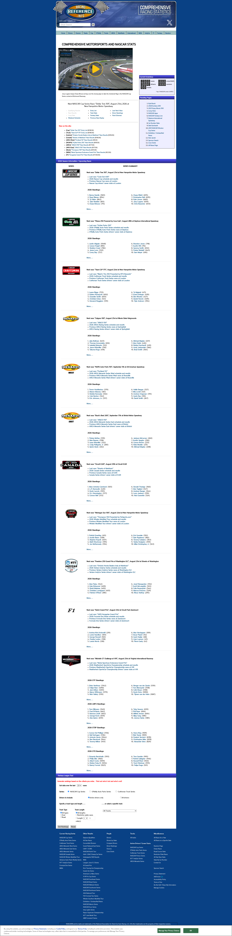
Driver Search (67, 21)
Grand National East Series (91, 846)
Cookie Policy (60, 929)
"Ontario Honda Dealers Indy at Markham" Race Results (90, 135)
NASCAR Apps (153, 113)
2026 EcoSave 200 (154, 106)
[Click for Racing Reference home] (116, 14)
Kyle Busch (152, 103)
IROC (84, 860)
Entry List (93, 110)
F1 (153, 33)
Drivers (70, 33)
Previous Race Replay (97, 118)
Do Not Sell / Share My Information (165, 885)
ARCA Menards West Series (68, 846)
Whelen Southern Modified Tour (93, 899)
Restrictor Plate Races (161, 854)
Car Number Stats (154, 123)
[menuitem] (165, 876)
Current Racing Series (67, 834)
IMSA (140, 33)
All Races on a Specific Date (162, 840)
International (131, 33)
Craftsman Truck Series (67, 843)
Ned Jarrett (152, 138)
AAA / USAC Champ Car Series (92, 854)
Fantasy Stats (94, 115)
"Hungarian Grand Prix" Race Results (81, 155)
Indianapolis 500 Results (91, 857)
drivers (153, 84)
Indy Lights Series (89, 910)
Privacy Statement (159, 874)
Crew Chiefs (152, 143)
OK (191, 930)
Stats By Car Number (160, 860)
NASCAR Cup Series (66, 838)
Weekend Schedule (74, 118)
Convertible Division (89, 843)
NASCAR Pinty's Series (137, 856)
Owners (78, 33)
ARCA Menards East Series (68, 849)
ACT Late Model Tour (90, 915)
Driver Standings (117, 113)
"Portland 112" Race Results (83, 140)
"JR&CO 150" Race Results (79, 145)
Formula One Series (66, 865)
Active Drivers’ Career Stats (140, 843)
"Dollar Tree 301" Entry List (78, 130)
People (109, 834)
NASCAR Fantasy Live (155, 116)
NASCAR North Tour (89, 851)
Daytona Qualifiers (89, 838)
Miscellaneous (159, 834)
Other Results (88, 834)
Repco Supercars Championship (93, 912)
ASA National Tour (89, 893)
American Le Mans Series (91, 874)
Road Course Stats (160, 851)
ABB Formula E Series (90, 918)
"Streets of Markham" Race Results (83, 137)
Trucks (106, 33)
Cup (92, 33)
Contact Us (157, 862)
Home (63, 33)
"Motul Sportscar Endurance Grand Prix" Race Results (88, 152)
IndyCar (147, 33)
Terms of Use (158, 882)
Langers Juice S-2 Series (91, 862)
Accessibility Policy (160, 879)
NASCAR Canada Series (67, 854)
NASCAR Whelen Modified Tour (70, 857)
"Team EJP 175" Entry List (79, 133)
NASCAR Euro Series (89, 907)
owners (169, 84)
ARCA (113, 33)
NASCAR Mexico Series (90, 904)
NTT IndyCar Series (66, 862)
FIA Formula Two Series (90, 896)
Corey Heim (152, 111)
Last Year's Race (117, 110)
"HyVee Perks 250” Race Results (82, 142)
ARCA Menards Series (66, 851)
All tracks (133, 838)
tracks (149, 87)
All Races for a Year (160, 838)
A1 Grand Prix (87, 865)
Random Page (158, 846)
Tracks (86, 33)
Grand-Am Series (88, 871)
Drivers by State (112, 840)
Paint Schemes (117, 115)
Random (168, 33)
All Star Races (87, 840)
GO (93, 24)
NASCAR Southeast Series (91, 879)
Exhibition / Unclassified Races (93, 901)
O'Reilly (98, 33)
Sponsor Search (153, 140)
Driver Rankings (112, 846)
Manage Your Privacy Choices (169, 930)
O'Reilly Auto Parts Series (68, 840)
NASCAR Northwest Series (91, 890)
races (153, 81)
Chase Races (158, 849)
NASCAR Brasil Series (90, 882)
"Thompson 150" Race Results (81, 150)
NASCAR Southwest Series (91, 887)
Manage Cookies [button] (159, 888)
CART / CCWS (87, 849)
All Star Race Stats (159, 857)
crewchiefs (170, 81)
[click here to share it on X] (170, 22)
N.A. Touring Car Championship (93, 868)
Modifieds (121, 33)
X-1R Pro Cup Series (89, 876)
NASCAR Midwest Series (91, 885)
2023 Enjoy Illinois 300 (156, 108)
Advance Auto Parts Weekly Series (70, 860)
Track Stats (93, 113)
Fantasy (159, 33)
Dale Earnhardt (153, 125)
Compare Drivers (112, 843)
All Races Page (153, 145)
